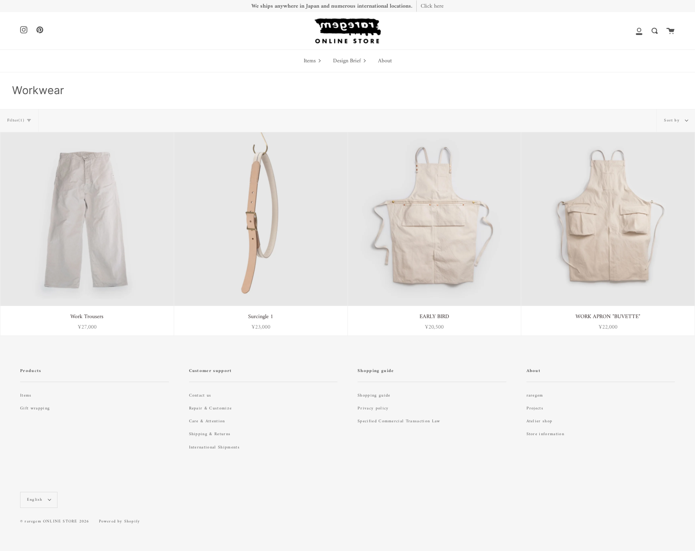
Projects (535, 408)
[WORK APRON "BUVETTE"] (608, 219)
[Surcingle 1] (261, 219)
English (35, 499)
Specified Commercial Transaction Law (399, 421)
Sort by (672, 120)
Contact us (200, 395)
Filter (16, 120)
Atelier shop (539, 421)
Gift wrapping (35, 408)
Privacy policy (373, 408)
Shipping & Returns (210, 434)
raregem (534, 395)
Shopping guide (374, 395)
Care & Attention (207, 421)
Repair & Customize (210, 408)
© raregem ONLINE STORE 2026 (54, 521)
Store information (545, 434)
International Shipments (214, 447)
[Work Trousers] (87, 219)
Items (26, 395)
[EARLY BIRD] (434, 219)
